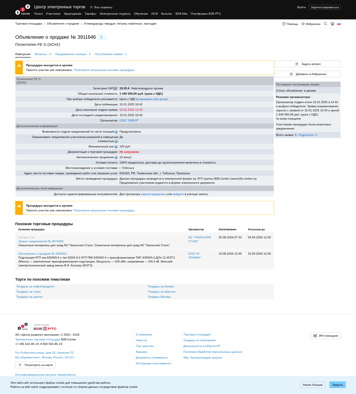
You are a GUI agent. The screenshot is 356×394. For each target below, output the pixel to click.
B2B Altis (182, 13)
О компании (144, 334)
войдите (178, 194)
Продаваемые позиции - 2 (73, 54)
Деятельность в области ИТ (201, 346)
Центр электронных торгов (59, 7)
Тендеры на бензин (161, 286)
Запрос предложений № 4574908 (94, 243)
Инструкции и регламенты (153, 363)
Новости (141, 340)
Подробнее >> (308, 134)
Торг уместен (145, 346)
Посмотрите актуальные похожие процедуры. (104, 70)
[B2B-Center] (22, 9)
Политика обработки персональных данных (212, 351)
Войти (301, 7)
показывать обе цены (151, 99)
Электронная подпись (115, 13)
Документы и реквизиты (152, 357)
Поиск (38, 13)
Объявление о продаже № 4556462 (96, 259)
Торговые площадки (197, 334)
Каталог (166, 13)
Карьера (141, 351)
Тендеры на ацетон (29, 296)
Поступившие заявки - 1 (111, 54)
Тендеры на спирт (28, 291)
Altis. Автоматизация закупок (202, 357)
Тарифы (90, 13)
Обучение (141, 13)
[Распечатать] (332, 24)
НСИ (154, 13)
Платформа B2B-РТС (206, 13)
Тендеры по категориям (199, 340)
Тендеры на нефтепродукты (35, 286)
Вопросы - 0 (43, 54)
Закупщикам (72, 13)
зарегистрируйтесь (153, 194)
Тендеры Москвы (159, 296)
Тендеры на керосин (162, 291)
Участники (53, 13)
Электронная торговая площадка (37, 339)
